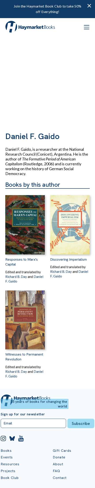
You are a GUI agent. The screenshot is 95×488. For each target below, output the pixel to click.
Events (7, 457)
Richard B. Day (16, 277)
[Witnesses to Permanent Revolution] (25, 316)
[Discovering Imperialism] (70, 221)
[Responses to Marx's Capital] (25, 221)
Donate (59, 457)
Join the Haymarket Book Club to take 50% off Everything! (47, 9)
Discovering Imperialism (68, 259)
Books (6, 450)
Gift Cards (62, 450)
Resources (10, 464)
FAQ (56, 471)
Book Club (10, 477)
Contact (59, 477)
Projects (8, 471)
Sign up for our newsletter (23, 414)
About (58, 464)
